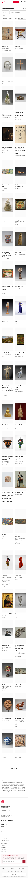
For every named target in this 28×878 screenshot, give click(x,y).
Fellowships (3, 849)
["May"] (7, 98)
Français (18, 868)
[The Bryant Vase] (20, 601)
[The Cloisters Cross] (20, 65)
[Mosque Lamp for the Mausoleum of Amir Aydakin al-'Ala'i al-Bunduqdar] (7, 239)
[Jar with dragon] (7, 741)
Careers (3, 845)
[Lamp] (7, 671)
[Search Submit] (24, 12)
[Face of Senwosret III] (7, 705)
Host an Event (4, 838)
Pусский (22, 871)
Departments (4, 826)
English (3, 868)
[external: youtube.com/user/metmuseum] (10, 820)
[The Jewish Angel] (20, 479)
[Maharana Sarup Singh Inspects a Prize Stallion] (7, 273)
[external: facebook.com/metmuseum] (1, 820)
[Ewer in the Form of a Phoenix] (20, 373)
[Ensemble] (7, 205)
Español (8, 868)
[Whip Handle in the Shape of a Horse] (20, 172)
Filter (13, 874)
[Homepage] (3, 2)
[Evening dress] (20, 239)
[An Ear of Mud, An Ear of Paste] (20, 339)
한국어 (12, 871)
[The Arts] (7, 521)
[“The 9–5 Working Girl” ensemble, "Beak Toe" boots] (20, 443)
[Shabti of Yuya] (7, 308)
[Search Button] (21, 2)
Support (2, 834)
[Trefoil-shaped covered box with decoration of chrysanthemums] (20, 98)
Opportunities (4, 843)
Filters (4, 15)
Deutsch (3, 871)
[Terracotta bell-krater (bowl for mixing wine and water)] (7, 443)
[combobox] (16, 12)
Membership (3, 836)
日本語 (8, 871)
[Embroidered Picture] (20, 205)
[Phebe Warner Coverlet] (20, 741)
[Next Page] (23, 763)
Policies (2, 829)
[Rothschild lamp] (7, 632)
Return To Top (14, 768)
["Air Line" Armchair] (20, 705)
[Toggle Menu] (25, 2)
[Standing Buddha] (20, 411)
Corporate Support (5, 840)
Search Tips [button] (22, 8)
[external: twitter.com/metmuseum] (3, 820)
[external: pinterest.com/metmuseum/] (5, 820)
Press (2, 831)
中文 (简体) (17, 871)
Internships (3, 851)
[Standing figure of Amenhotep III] (20, 273)
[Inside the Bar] (20, 671)
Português (13, 868)
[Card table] (20, 33)
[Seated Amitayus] (7, 411)
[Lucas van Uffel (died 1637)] (7, 134)
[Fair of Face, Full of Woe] (7, 172)
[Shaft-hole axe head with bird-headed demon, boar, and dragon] (20, 632)
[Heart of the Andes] (7, 339)
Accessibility (3, 828)
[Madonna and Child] (7, 601)
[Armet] (7, 65)
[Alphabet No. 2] (7, 33)
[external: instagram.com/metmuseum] (6, 820)
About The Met (4, 824)
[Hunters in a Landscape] (20, 521)
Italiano (23, 868)
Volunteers (3, 847)
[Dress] (20, 308)
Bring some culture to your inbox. (10, 855)
